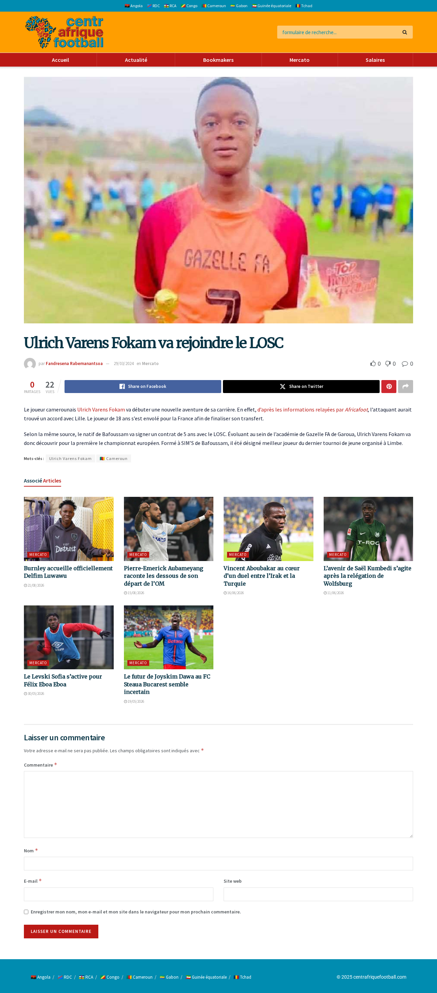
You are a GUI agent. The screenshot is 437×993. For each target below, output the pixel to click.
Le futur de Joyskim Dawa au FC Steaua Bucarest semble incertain (167, 684)
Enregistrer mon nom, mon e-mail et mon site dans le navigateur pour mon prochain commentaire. (136, 912)
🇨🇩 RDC (153, 5)
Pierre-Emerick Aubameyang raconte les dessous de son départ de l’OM (163, 576)
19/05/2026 (135, 701)
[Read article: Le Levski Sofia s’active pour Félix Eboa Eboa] (69, 637)
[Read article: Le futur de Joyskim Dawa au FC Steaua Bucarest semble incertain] (169, 637)
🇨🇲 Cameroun (213, 5)
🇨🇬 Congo (189, 5)
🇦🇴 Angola (134, 5)
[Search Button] (406, 32)
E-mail (33, 881)
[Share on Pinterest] (388, 386)
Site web (233, 881)
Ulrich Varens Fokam (101, 409)
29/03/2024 (123, 363)
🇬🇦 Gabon (239, 5)
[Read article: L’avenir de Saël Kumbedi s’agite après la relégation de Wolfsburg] (368, 529)
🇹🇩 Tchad (303, 5)
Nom (31, 850)
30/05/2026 (35, 693)
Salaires (375, 59)
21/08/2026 (35, 585)
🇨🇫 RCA (170, 5)
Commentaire (40, 764)
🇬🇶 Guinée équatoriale (271, 5)
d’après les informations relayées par (312, 409)
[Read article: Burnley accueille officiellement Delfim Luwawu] (69, 529)
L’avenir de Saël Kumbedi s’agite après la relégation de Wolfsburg (367, 576)
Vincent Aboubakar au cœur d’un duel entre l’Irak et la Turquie (262, 576)
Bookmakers (218, 59)
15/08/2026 (135, 592)
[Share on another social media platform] (405, 386)
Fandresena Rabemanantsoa (74, 363)
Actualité (136, 59)
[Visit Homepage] (64, 32)
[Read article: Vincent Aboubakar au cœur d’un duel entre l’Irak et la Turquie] (268, 529)
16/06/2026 (235, 592)
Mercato (300, 59)
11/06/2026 (335, 592)
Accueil (60, 59)
